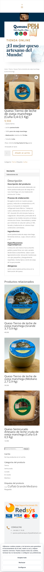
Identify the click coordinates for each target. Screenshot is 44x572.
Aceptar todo (22, 557)
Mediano (31, 486)
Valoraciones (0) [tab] (12, 174)
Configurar (22, 567)
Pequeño (8, 489)
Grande (21, 486)
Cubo (5, 487)
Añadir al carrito (22, 153)
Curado (6, 472)
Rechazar (22, 562)
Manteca (7, 478)
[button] (36, 77)
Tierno (11, 69)
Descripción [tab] (11, 171)
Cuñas (25, 162)
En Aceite (7, 475)
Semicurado (8, 469)
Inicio (6, 69)
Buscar (26, 449)
